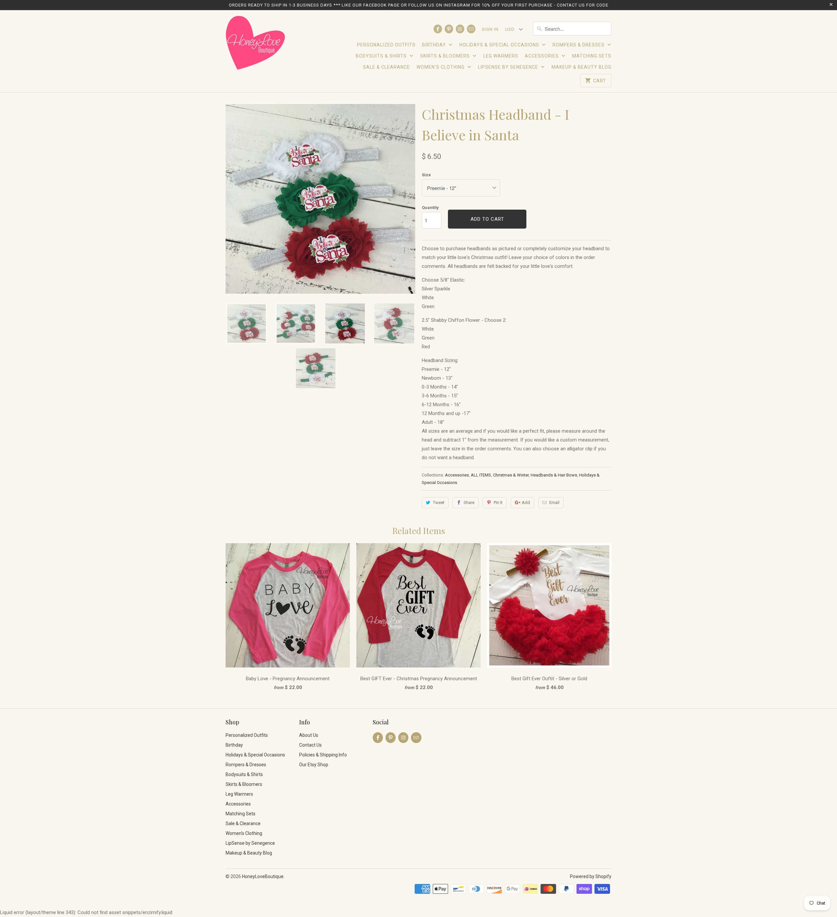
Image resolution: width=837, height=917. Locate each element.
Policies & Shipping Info (323, 754)
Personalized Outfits (386, 44)
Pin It (498, 502)
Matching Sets (591, 56)
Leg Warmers (500, 56)
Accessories (542, 56)
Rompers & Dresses (579, 44)
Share (469, 502)
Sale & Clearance (386, 67)
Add (526, 502)
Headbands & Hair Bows (554, 475)
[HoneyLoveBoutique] (256, 44)
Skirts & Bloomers (445, 56)
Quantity (430, 207)
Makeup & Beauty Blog (581, 67)
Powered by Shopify (590, 876)
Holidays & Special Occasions (499, 44)
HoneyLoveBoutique (262, 876)
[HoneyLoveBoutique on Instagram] (460, 29)
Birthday (434, 44)
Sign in (490, 29)
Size (426, 174)
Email (554, 502)
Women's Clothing (441, 67)
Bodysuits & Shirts (382, 56)
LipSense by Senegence (508, 67)
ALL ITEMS (481, 475)
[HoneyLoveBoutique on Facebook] (438, 29)
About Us (308, 735)
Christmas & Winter (511, 475)
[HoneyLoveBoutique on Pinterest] (449, 29)
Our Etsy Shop (313, 764)
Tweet (438, 502)
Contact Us (310, 745)
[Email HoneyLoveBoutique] (471, 29)
